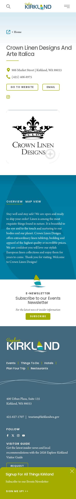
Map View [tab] (33, 202)
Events (11, 363)
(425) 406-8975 (22, 77)
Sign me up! (15, 491)
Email (51, 87)
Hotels (48, 363)
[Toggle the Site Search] (8, 6)
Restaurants (39, 368)
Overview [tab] (14, 202)
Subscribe (38, 316)
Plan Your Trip (15, 368)
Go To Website (22, 87)
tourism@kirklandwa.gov (43, 417)
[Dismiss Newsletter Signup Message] (72, 471)
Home (17, 32)
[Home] (38, 6)
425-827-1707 (15, 417)
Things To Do (30, 363)
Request (17, 466)
